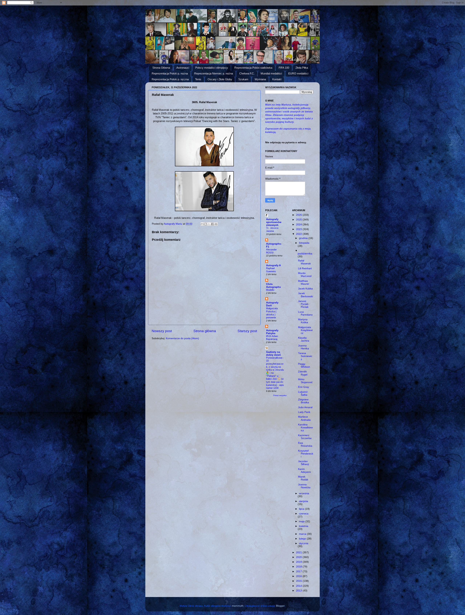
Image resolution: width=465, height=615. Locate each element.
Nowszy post (162, 331)
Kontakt (276, 79)
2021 (299, 552)
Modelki (270, 290)
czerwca (303, 513)
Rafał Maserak (304, 262)
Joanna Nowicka (304, 486)
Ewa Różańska (305, 444)
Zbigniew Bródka (303, 401)
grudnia (303, 238)
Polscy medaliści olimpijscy (211, 67)
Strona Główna (161, 67)
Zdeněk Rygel (302, 373)
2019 (299, 562)
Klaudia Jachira (303, 339)
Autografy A (273, 265)
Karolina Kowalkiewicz (305, 427)
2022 (299, 234)
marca (303, 534)
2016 (299, 576)
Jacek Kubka (305, 288)
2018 (299, 566)
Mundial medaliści (271, 73)
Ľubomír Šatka (303, 393)
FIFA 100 (284, 67)
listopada (304, 242)
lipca (302, 509)
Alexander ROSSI (271, 251)
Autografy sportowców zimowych (273, 222)
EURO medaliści (298, 73)
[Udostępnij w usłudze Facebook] (212, 224)
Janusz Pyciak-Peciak (303, 304)
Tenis (198, 79)
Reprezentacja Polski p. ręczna (170, 79)
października (305, 253)
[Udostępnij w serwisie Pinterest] (216, 224)
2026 (299, 215)
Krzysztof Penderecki (305, 453)
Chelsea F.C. (246, 73)
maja (302, 521)
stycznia (303, 543)
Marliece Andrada (304, 418)
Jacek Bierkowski (305, 295)
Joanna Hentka (303, 347)
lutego (303, 538)
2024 (299, 224)
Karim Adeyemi (304, 470)
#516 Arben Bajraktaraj (272, 338)
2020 (299, 557)
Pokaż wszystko (280, 395)
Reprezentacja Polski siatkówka (253, 67)
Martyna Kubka (303, 321)
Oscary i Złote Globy (220, 79)
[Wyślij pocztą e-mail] (202, 224)
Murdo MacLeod (305, 274)
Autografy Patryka (272, 332)
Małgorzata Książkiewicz (305, 330)
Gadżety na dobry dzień (273, 353)
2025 (299, 219)
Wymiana (260, 79)
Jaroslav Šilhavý (303, 463)
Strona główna (204, 331)
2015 (299, 581)
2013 (299, 590)
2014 (299, 585)
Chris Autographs (273, 285)
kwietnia (303, 526)
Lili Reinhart (305, 268)
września (304, 493)
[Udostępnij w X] (209, 224)
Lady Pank (304, 412)
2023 (299, 229)
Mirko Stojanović (305, 381)
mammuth (237, 605)
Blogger (280, 605)
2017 (299, 571)
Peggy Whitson (304, 365)
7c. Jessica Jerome (272, 229)
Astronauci (182, 67)
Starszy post (247, 331)
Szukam (243, 79)
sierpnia (303, 501)
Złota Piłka (302, 67)
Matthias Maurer (303, 282)
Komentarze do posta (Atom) (182, 338)
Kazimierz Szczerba (305, 437)
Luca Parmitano (305, 313)
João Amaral (305, 407)
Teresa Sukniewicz (305, 356)
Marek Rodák (303, 478)
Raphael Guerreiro (271, 270)
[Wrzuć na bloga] (205, 224)
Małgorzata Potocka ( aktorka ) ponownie (272, 313)
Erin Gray (303, 387)
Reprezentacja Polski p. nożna (170, 73)
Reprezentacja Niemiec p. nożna (213, 73)
